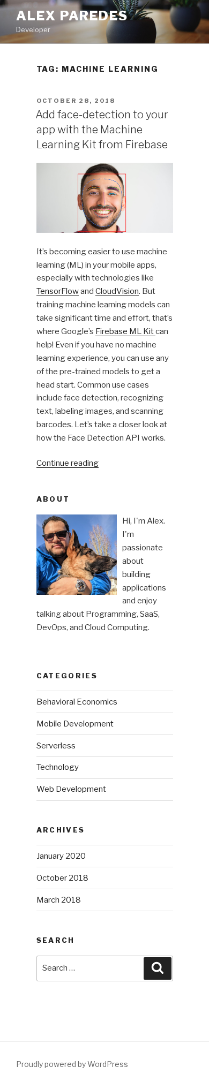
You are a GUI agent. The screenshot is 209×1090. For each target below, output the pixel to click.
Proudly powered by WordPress (72, 1064)
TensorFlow (57, 291)
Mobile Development (75, 724)
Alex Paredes (72, 16)
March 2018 (58, 900)
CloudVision (117, 291)
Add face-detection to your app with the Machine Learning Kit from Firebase (101, 129)
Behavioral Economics (76, 702)
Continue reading (67, 463)
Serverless (56, 746)
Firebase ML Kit (125, 331)
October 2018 (62, 878)
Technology (57, 767)
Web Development (71, 789)
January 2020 (61, 856)
